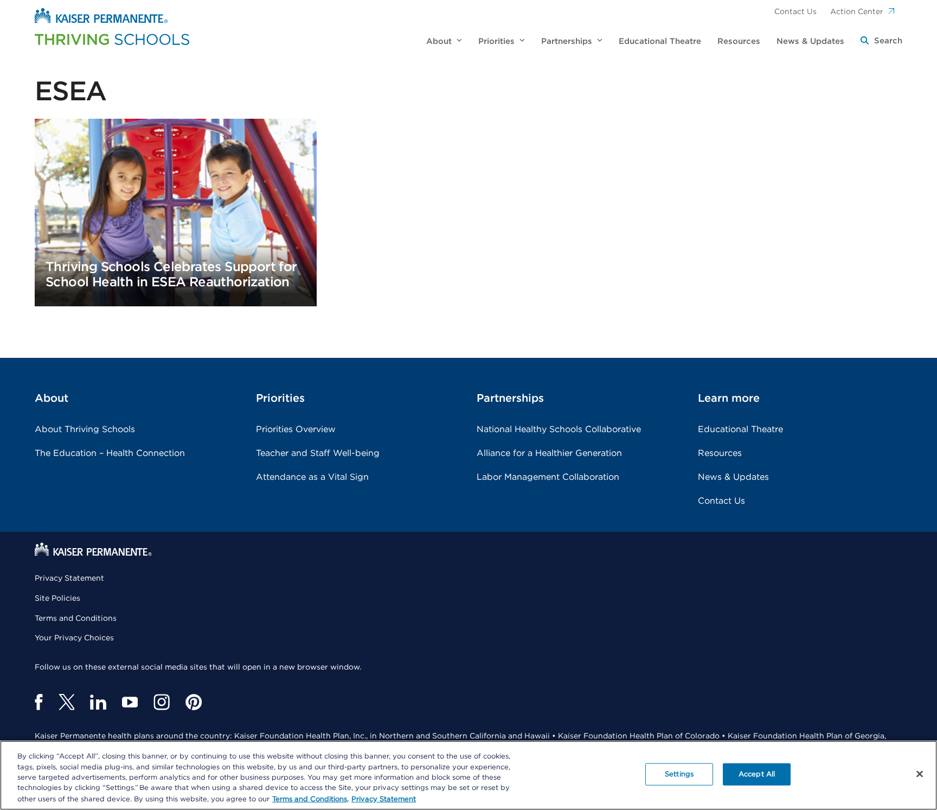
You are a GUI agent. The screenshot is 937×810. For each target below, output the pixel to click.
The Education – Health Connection (110, 453)
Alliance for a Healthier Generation (549, 453)
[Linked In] (98, 702)
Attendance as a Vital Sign (312, 477)
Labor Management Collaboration (548, 477)
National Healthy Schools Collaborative (559, 429)
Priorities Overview (296, 429)
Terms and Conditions (76, 618)
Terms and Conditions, (310, 798)
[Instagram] (161, 702)
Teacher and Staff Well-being (318, 453)
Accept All (757, 774)
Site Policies (57, 598)
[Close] (920, 774)
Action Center (856, 12)
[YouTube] (130, 702)
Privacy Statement (69, 578)
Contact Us (795, 12)
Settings (679, 774)
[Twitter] (66, 702)
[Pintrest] (193, 702)
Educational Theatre (740, 429)
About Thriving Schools (85, 429)
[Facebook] (39, 702)
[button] (881, 41)
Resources (720, 453)
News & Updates (733, 477)
